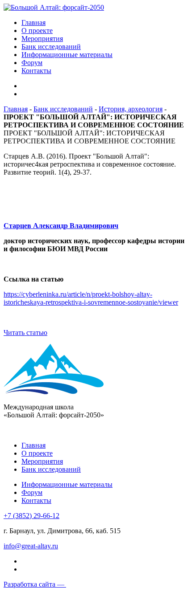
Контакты (36, 70)
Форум (31, 62)
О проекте (37, 30)
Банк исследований (51, 46)
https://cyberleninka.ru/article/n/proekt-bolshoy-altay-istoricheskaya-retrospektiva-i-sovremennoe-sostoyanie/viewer (91, 298)
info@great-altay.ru (31, 546)
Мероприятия (42, 38)
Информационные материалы (67, 54)
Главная (33, 22)
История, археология (131, 109)
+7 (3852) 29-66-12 (31, 515)
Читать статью (25, 332)
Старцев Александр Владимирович (61, 225)
